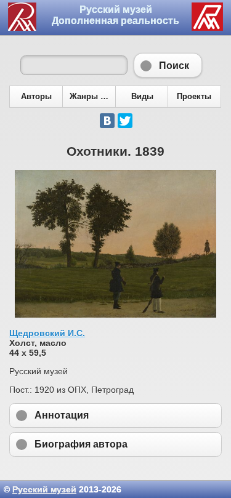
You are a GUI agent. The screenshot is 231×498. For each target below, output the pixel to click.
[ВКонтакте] (107, 120)
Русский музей (44, 489)
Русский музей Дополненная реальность (115, 15)
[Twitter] (125, 120)
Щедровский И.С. (47, 333)
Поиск (167, 65)
